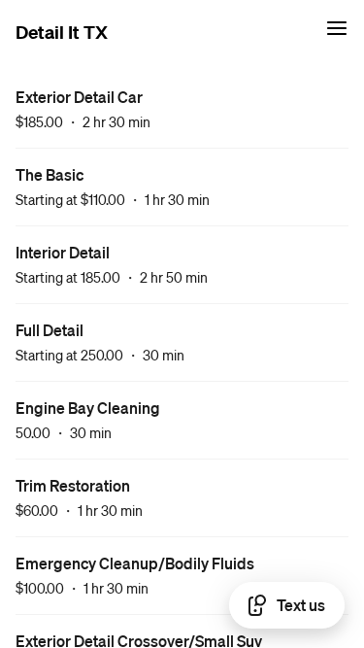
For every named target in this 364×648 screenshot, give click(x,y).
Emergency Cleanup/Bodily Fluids (135, 563)
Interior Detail (63, 252)
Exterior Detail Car (79, 96)
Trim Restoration (73, 485)
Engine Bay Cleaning (88, 407)
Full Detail (49, 330)
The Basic (49, 174)
